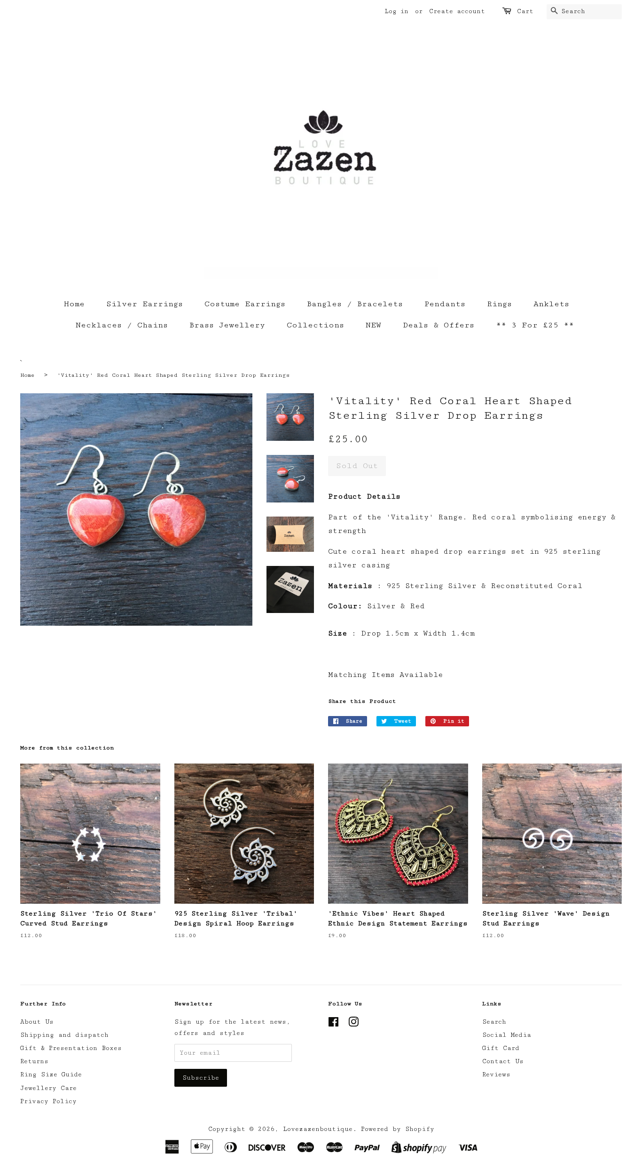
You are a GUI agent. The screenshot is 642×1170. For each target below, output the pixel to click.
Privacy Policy (48, 1101)
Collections (315, 325)
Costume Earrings (244, 304)
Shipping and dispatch (64, 1035)
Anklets (551, 304)
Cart (525, 11)
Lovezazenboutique (317, 1129)
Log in (396, 11)
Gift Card (500, 1048)
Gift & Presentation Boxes (71, 1048)
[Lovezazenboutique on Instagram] (353, 1024)
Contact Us (503, 1061)
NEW (373, 325)
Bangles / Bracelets (355, 304)
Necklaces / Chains (122, 325)
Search (494, 1022)
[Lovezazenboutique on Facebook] (333, 1024)
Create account (457, 11)
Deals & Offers (438, 325)
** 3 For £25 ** (535, 325)
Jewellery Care (48, 1088)
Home (74, 304)
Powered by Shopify (397, 1129)
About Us (37, 1022)
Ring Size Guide (51, 1074)
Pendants (444, 304)
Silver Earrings (144, 304)
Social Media (506, 1035)
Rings (499, 304)
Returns (34, 1061)
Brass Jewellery (227, 325)
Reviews (496, 1074)
